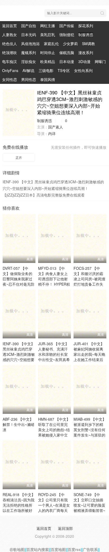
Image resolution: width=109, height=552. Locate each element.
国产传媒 (66, 25)
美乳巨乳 (47, 34)
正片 (19, 157)
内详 (52, 133)
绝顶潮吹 (9, 52)
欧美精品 (47, 61)
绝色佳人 (9, 43)
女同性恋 (9, 79)
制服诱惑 (85, 34)
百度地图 (58, 549)
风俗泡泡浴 (30, 43)
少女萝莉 (70, 43)
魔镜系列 (28, 52)
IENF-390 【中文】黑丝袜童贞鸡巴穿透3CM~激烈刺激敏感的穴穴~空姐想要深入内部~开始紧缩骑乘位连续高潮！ (19, 357)
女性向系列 (83, 70)
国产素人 (55, 126)
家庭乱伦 (51, 43)
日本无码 (28, 34)
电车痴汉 (9, 61)
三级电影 (46, 70)
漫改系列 (85, 52)
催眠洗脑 (66, 52)
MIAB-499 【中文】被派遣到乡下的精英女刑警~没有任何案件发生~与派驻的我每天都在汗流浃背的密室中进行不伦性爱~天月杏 (90, 434)
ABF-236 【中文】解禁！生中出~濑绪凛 (18, 424)
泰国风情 (47, 79)
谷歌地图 (17, 549)
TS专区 (64, 70)
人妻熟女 (9, 34)
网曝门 (100, 61)
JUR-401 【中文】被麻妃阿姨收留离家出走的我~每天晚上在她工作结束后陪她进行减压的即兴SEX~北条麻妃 (89, 357)
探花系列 (85, 25)
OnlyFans (10, 70)
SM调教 (88, 43)
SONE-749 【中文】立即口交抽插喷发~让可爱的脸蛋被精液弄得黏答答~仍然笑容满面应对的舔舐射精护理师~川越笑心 (89, 510)
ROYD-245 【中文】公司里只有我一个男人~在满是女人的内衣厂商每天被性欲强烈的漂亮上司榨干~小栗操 (54, 508)
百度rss (74, 549)
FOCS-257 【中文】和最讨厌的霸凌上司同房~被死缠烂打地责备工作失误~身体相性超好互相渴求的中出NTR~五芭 (90, 284)
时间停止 (47, 52)
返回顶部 (65, 528)
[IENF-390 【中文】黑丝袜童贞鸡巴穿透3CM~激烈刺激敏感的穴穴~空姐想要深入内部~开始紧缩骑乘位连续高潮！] (18, 112)
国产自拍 (28, 25)
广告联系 (90, 549)
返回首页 (9, 25)
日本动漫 (66, 61)
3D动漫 (84, 61)
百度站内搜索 (37, 549)
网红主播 (47, 25)
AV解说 (28, 70)
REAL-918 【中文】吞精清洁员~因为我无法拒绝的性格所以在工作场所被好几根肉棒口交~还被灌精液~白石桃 (19, 508)
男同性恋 (28, 79)
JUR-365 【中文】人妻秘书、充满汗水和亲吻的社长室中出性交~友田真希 (54, 351)
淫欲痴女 (28, 61)
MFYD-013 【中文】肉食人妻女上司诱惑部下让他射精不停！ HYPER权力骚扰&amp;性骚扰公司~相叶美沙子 (54, 281)
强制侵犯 (66, 34)
